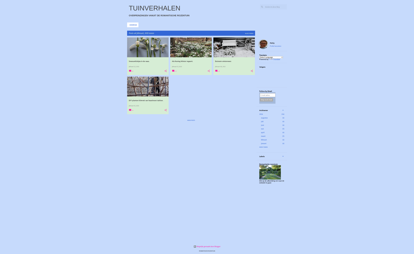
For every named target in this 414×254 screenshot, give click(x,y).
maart (263, 136)
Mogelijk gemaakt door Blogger (208, 246)
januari (263, 143)
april (262, 132)
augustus (264, 118)
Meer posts (191, 120)
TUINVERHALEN (154, 8)
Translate (276, 59)
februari (264, 140)
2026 (261, 114)
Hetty (272, 43)
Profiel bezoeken (275, 46)
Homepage (133, 25)
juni (262, 125)
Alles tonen (249, 33)
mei (262, 129)
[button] (165, 71)
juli (262, 121)
